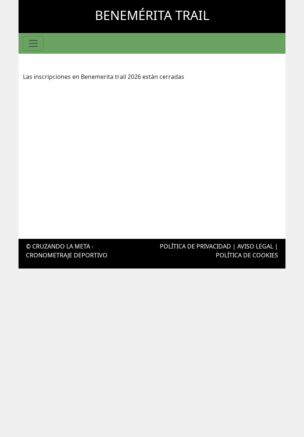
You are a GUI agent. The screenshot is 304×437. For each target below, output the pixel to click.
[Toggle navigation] (33, 43)
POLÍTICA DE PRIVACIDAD (195, 246)
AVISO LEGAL (255, 246)
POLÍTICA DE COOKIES (247, 255)
